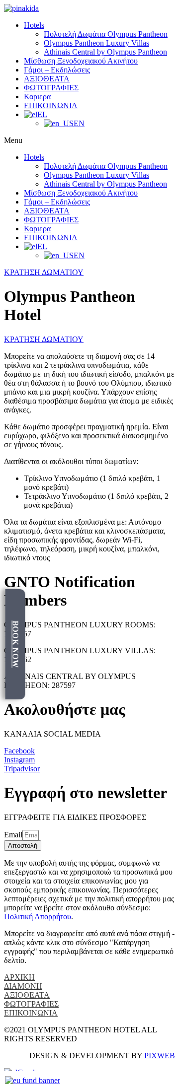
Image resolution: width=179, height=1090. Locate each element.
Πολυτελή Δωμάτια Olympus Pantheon (106, 34)
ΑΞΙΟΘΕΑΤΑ (47, 78)
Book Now (15, 644)
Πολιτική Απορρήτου (37, 916)
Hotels (34, 25)
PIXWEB (159, 1055)
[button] (89, 140)
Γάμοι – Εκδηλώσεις (57, 70)
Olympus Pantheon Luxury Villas (96, 43)
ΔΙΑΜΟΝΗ (23, 986)
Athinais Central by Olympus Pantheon (105, 52)
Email (13, 834)
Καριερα (37, 96)
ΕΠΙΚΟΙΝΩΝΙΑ (51, 105)
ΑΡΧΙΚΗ (19, 977)
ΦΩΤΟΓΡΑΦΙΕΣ (51, 87)
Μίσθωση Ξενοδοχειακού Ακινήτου (81, 61)
